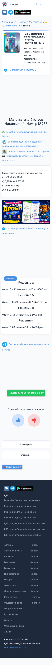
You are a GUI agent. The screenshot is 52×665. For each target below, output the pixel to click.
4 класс (34, 562)
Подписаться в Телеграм (22, 69)
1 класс (34, 545)
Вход (38, 4)
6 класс (34, 574)
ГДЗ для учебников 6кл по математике (24, 529)
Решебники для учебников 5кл (20, 506)
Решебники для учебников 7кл (20, 517)
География (9, 562)
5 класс (34, 568)
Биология (9, 556)
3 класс (34, 556)
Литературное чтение (15, 591)
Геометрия (9, 568)
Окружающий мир (13, 608)
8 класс (34, 585)
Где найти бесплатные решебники (22, 500)
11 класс (35, 602)
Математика (10, 597)
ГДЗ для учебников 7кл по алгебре (22, 535)
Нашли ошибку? (13, 467)
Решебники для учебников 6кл (20, 512)
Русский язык (11, 614)
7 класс (34, 579)
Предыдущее (26, 444)
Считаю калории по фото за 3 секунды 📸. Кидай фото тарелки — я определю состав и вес (25, 155)
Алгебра (8, 545)
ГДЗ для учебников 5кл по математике (24, 523)
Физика (8, 620)
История (8, 579)
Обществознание (13, 602)
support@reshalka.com (15, 647)
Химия (7, 631)
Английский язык (13, 550)
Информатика (11, 574)
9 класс (34, 591)
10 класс (35, 597)
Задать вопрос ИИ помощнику (27, 392)
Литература (10, 585)
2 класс (34, 550)
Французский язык (14, 626)
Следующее (26, 455)
